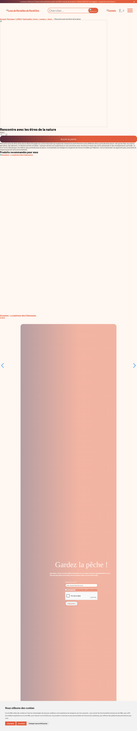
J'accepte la (82, 590)
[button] (130, 10)
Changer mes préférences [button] (38, 723)
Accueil (3, 19)
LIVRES (19, 19)
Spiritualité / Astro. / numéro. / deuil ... (38, 19)
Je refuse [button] (21, 723)
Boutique (11, 19)
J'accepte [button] (10, 723)
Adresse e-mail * (71, 582)
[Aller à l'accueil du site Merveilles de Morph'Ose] (22, 10)
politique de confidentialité (86, 590)
